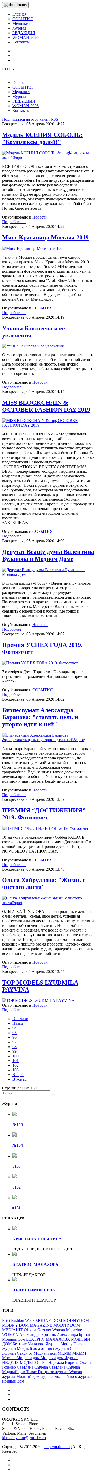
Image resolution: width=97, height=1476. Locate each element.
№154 (17, 1145)
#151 (16, 1208)
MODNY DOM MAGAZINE (27, 1325)
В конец (19, 1079)
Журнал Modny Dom (64, 1344)
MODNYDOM (76, 1320)
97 (14, 1042)
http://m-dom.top (58, 1446)
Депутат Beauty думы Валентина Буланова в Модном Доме (48, 555)
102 (15, 1065)
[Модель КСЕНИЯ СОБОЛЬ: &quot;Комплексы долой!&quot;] (48, 157)
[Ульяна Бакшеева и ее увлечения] (33, 346)
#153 (16, 1166)
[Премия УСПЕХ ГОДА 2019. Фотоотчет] (40, 663)
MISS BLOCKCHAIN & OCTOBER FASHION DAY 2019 (46, 406)
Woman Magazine (67, 1330)
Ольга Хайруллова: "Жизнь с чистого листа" (43, 883)
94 (14, 1028)
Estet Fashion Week (18, 1320)
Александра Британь (38, 1334)
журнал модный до (57, 1376)
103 (15, 1070)
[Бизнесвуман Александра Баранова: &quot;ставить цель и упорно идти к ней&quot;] (48, 740)
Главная (19, 14)
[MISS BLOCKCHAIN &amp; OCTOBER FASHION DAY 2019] (48, 425)
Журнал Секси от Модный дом (30, 1353)
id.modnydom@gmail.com (24, 1438)
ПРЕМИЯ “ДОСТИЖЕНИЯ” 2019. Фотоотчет (43, 814)
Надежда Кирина (64, 1362)
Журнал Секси (68, 1348)
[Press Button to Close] (15, 5)
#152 (16, 1187)
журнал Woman (68, 1372)
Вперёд (18, 1074)
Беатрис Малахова (29, 1344)
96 (14, 1037)
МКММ (65, 1353)
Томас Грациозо (40, 1372)
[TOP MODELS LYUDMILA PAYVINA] (38, 1000)
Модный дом (29, 1358)
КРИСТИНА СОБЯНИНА (37, 1239)
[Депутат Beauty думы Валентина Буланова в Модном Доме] (48, 574)
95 (14, 1032)
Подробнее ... (14, 222)
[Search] (53, 1094)
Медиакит (21, 23)
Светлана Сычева (33, 1367)
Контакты (21, 42)
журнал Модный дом (21, 1376)
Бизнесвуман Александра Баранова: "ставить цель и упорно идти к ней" (40, 717)
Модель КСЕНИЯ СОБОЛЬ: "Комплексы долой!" (42, 138)
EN (12, 69)
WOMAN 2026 (25, 37)
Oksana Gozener (38, 1330)
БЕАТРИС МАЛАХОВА (35, 1264)
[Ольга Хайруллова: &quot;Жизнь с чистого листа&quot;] (48, 902)
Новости (40, 217)
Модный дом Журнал (59, 1358)
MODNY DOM (49, 1320)
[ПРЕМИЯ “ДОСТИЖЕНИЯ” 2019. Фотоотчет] (45, 828)
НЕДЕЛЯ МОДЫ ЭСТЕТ (25, 1362)
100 (15, 1056)
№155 (17, 1124)
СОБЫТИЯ (22, 19)
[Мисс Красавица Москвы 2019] (31, 248)
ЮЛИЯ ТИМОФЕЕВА (33, 1290)
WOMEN (10, 1334)
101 (15, 1060)
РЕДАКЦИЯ (23, 33)
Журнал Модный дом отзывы (28, 1348)
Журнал (19, 28)
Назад (17, 1023)
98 (14, 1046)
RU (5, 69)
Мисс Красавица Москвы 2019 (45, 237)
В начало (20, 1018)
